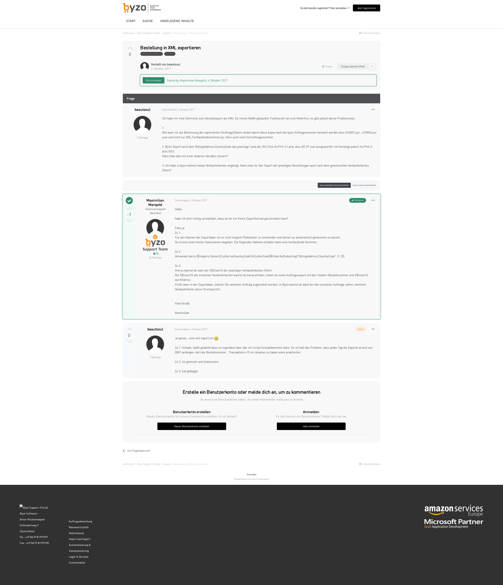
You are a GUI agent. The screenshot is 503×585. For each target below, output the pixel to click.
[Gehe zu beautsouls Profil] (144, 66)
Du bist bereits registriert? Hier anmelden (324, 8)
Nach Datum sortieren (364, 185)
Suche (148, 21)
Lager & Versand (78, 556)
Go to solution (153, 80)
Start (131, 21)
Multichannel (76, 533)
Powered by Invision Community (251, 479)
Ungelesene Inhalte (177, 21)
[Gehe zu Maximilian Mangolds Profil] (155, 228)
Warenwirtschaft (79, 527)
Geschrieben (178, 109)
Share (328, 66)
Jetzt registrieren (366, 8)
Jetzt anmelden (311, 426)
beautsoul (173, 64)
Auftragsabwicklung (80, 521)
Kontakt (251, 474)
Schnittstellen (77, 562)
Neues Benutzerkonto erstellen (191, 426)
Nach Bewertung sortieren (334, 185)
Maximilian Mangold (155, 202)
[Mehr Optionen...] (373, 109)
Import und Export (79, 539)
